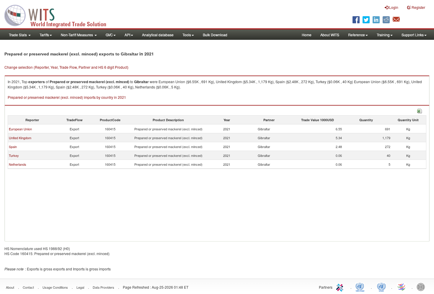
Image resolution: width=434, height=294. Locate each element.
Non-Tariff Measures (77, 34)
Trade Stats (18, 34)
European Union (20, 129)
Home (306, 34)
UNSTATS (381, 287)
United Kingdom (20, 137)
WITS (59, 14)
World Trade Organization (402, 287)
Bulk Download (215, 34)
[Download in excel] (419, 110)
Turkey (14, 155)
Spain (13, 146)
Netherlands (17, 164)
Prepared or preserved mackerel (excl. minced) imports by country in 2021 (67, 97)
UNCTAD (361, 287)
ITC (341, 287)
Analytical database (158, 34)
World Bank (422, 287)
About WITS (329, 34)
